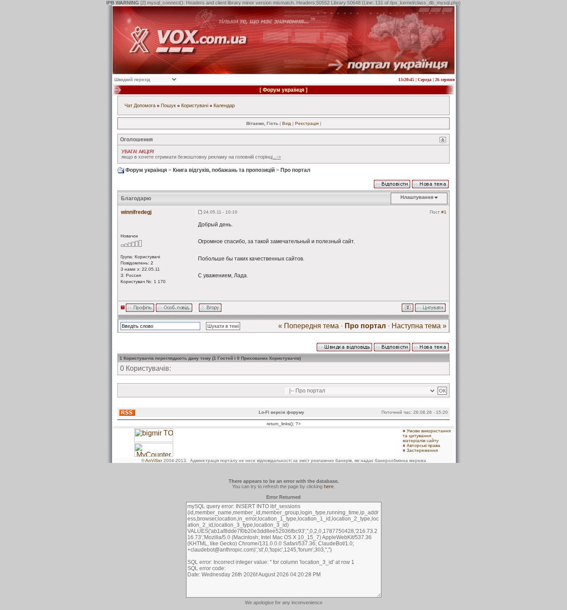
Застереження (422, 450)
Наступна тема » (419, 326)
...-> (276, 156)
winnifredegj (136, 212)
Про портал (295, 170)
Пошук (168, 105)
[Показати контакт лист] (140, 307)
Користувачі (194, 105)
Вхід (286, 123)
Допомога (144, 105)
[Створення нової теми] (430, 183)
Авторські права (423, 445)
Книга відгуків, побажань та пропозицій (224, 170)
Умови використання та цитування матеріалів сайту (426, 435)
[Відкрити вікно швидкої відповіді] (344, 346)
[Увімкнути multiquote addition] (407, 307)
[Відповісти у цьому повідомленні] (430, 307)
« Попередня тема (308, 326)
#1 (444, 212)
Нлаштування (416, 197)
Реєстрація (306, 123)
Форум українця (283, 90)
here (329, 486)
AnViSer (153, 460)
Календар (224, 105)
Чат (128, 105)
